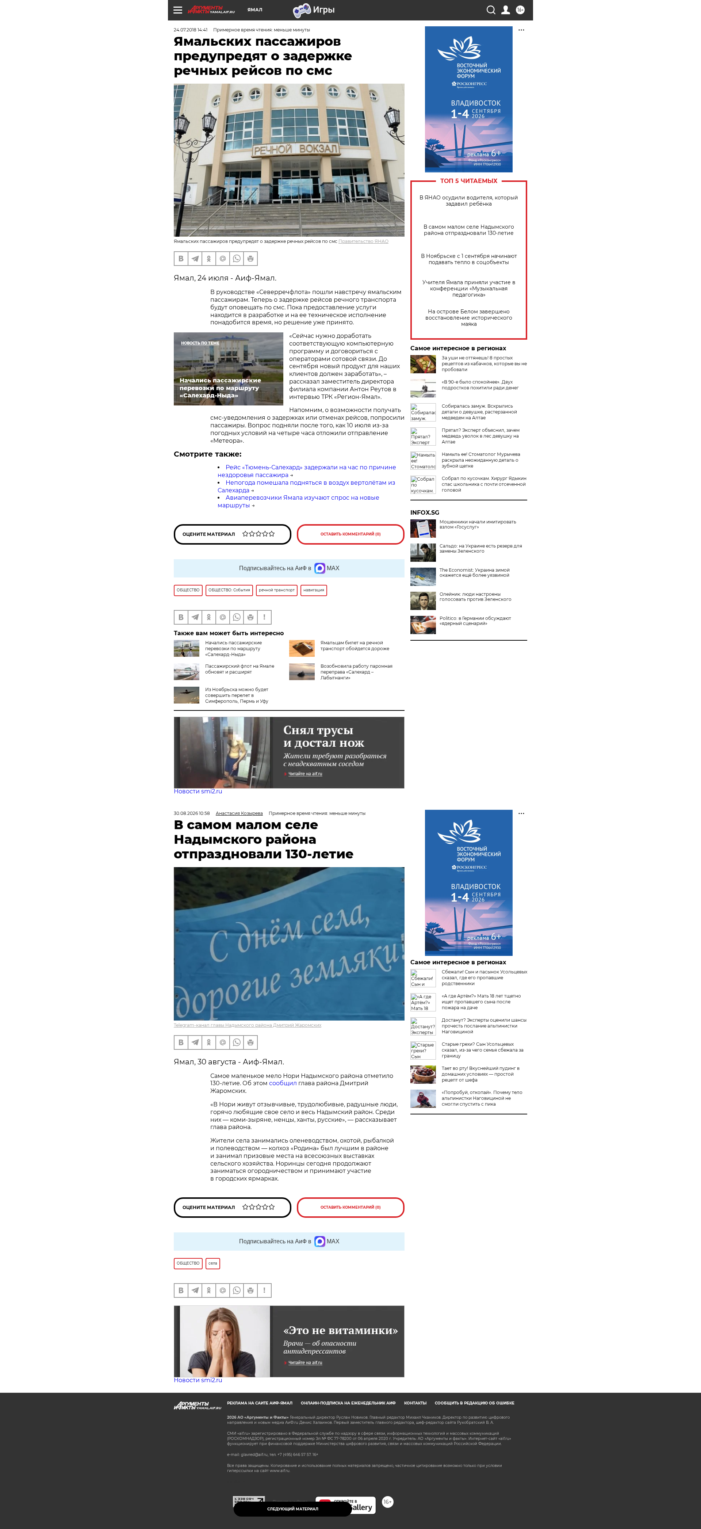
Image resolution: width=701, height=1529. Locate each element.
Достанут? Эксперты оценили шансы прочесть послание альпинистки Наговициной (484, 1025)
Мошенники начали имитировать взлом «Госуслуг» (478, 524)
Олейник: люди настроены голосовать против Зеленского (476, 597)
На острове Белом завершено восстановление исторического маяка (468, 318)
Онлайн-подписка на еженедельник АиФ (348, 1403)
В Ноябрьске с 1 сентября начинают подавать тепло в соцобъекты (469, 259)
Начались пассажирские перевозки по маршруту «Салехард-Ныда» (233, 648)
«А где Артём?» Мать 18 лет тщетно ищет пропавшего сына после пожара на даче (481, 1001)
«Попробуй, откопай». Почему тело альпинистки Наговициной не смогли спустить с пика (482, 1098)
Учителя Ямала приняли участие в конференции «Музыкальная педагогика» (469, 288)
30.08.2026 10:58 (192, 813)
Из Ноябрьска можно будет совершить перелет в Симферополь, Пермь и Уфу (236, 695)
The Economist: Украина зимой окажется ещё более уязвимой (475, 573)
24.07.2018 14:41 (190, 30)
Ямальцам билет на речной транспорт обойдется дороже (355, 645)
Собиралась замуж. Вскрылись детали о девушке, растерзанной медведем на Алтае (479, 411)
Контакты (415, 1403)
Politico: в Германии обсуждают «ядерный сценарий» (475, 621)
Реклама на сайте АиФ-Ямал (259, 1403)
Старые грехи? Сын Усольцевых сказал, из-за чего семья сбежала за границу (483, 1050)
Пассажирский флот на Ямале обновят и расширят (239, 669)
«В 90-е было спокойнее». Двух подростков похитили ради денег (480, 384)
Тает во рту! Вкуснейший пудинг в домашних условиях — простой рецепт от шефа (481, 1074)
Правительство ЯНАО (363, 241)
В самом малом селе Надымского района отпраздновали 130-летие (469, 230)
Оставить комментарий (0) (351, 534)
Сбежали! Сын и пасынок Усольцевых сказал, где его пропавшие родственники (484, 977)
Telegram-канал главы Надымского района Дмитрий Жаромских (247, 1025)
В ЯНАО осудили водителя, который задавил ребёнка (469, 201)
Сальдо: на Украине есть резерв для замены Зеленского (481, 549)
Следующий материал (292, 1509)
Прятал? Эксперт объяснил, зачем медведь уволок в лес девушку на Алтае (481, 436)
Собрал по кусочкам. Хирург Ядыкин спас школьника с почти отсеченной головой (484, 484)
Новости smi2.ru (198, 791)
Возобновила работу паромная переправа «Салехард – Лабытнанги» (356, 671)
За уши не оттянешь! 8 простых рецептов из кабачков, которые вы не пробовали (484, 363)
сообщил (283, 1083)
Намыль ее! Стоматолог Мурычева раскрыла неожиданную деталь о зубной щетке (481, 460)
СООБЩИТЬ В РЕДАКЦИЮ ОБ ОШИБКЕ (474, 1403)
